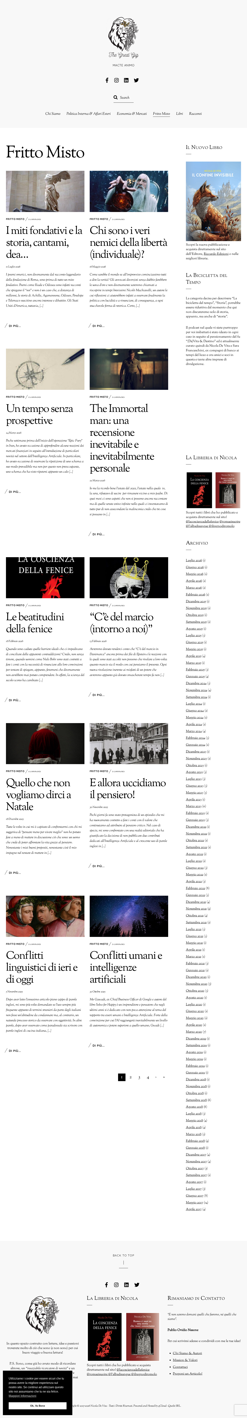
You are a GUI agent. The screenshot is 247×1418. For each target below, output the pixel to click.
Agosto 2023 (194, 772)
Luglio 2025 (193, 635)
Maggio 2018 (194, 1120)
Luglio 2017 (194, 1189)
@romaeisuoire (230, 521)
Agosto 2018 (194, 1107)
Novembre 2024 (196, 690)
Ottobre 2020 (195, 991)
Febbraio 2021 (195, 963)
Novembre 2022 (196, 834)
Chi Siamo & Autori (187, 1353)
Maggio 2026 (194, 574)
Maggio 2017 (194, 1202)
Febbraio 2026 (195, 594)
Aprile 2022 (194, 881)
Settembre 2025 (196, 622)
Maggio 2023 (194, 793)
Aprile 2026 (194, 581)
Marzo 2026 (194, 588)
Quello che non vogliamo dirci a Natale (38, 795)
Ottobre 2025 (195, 615)
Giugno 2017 (194, 1196)
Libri (179, 114)
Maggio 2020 (195, 1018)
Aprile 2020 (194, 1025)
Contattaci (180, 1367)
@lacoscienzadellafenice (202, 521)
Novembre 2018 (196, 1086)
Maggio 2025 (194, 649)
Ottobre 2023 (195, 765)
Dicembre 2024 (196, 683)
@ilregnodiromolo (222, 526)
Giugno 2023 (194, 786)
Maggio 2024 (194, 717)
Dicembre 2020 (196, 977)
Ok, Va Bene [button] (37, 1405)
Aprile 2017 (194, 1209)
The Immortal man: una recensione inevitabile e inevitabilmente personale (122, 439)
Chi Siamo (52, 114)
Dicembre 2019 (196, 1038)
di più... (15, 326)
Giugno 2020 (195, 1011)
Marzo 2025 (193, 663)
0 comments (34, 219)
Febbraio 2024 (195, 738)
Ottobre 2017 (195, 1168)
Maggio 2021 (194, 943)
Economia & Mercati (132, 114)
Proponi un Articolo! (187, 1374)
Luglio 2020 (194, 1004)
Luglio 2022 (194, 861)
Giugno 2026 (195, 567)
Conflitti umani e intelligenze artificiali (126, 968)
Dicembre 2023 (196, 751)
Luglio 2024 (194, 704)
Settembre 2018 (196, 1100)
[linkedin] (126, 80)
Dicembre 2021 (196, 902)
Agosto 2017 (194, 1182)
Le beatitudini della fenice (35, 623)
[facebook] (107, 80)
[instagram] (116, 80)
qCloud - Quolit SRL (169, 1406)
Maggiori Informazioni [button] (22, 1395)
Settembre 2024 (196, 697)
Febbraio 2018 (195, 1141)
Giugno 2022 (195, 868)
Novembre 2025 (196, 608)
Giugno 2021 (194, 936)
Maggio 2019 (194, 1059)
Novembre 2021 (196, 909)
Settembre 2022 (196, 847)
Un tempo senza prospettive (39, 415)
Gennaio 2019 (195, 1072)
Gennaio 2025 (195, 676)
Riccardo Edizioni (216, 254)
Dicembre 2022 (196, 827)
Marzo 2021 (193, 956)
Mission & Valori (185, 1360)
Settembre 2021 (196, 922)
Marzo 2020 (194, 1032)
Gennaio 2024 (195, 745)
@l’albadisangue (197, 526)
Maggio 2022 (194, 874)
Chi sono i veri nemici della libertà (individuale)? (128, 243)
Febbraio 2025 (195, 669)
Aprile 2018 (194, 1127)
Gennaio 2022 (195, 895)
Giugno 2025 (194, 642)
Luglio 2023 (194, 779)
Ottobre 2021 (195, 915)
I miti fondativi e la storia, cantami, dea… (44, 243)
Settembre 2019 (196, 1045)
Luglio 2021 (193, 929)
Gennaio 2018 (195, 1148)
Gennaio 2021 (195, 970)
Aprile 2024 (194, 724)
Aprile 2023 (194, 799)
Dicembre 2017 (196, 1155)
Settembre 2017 (196, 1175)
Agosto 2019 (194, 1052)
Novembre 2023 (196, 758)
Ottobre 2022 (195, 840)
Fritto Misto (161, 114)
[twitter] (136, 80)
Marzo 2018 (193, 1134)
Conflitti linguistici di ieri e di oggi (41, 968)
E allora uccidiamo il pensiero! (128, 789)
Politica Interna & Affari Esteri (89, 114)
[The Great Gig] (123, 53)
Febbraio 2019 (195, 1066)
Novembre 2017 (196, 1161)
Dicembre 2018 (196, 1079)
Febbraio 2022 (195, 888)
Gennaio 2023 (195, 820)
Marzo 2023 (193, 806)
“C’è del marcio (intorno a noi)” (121, 623)
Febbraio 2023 (195, 813)
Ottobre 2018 (195, 1093)
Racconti (195, 114)
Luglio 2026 (194, 560)
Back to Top (123, 1255)
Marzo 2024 (194, 731)
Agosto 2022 (194, 854)
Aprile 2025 (193, 656)
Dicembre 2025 (196, 601)
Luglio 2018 (194, 1113)
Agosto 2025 (194, 629)
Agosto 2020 (194, 997)
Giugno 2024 (195, 710)
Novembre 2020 (196, 984)
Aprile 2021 (193, 950)
